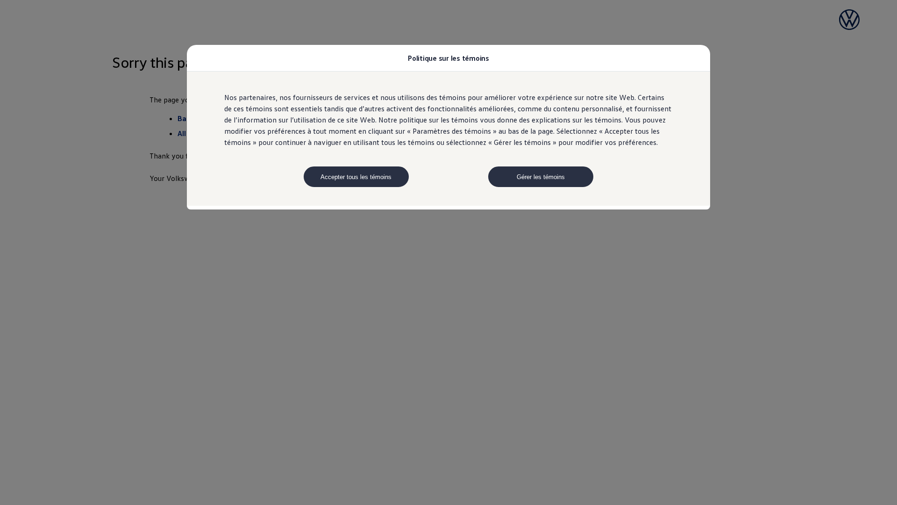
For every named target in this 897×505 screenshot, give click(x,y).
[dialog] (448, 252)
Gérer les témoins (541, 176)
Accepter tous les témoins (356, 176)
